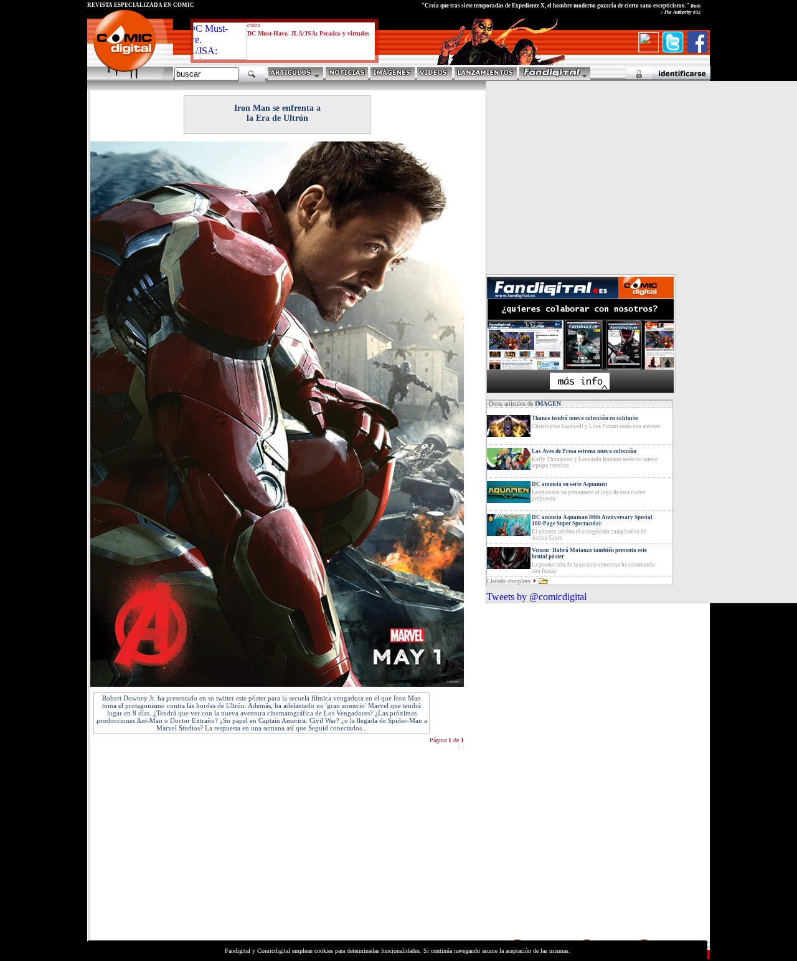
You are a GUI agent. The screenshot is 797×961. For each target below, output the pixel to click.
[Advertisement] (203, 850)
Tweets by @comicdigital (536, 596)
